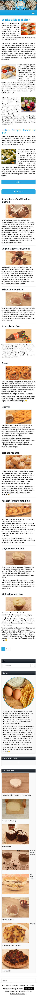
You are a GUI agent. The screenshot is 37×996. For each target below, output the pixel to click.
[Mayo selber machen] (18, 558)
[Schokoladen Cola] (18, 336)
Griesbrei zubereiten (12, 290)
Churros (5, 407)
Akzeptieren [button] (29, 989)
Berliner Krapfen (10, 453)
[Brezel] (18, 373)
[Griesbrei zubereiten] (18, 299)
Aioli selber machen (12, 595)
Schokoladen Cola (11, 327)
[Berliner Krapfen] (18, 462)
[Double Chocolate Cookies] (18, 258)
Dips (19, 182)
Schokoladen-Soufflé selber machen (16, 200)
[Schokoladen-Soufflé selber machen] (18, 211)
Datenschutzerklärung (18, 994)
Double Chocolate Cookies (15, 249)
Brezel (4, 363)
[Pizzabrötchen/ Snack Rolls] (18, 510)
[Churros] (18, 416)
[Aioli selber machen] (18, 604)
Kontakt (5, 980)
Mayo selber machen (12, 549)
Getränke (19, 191)
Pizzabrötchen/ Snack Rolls (15, 501)
